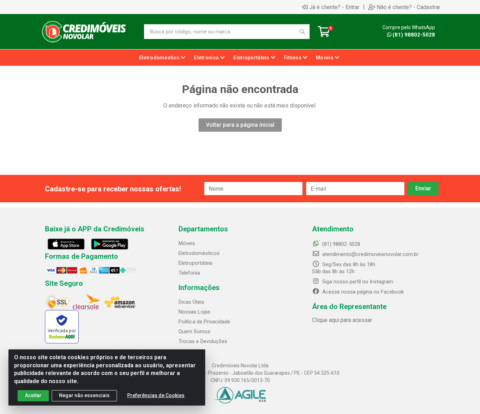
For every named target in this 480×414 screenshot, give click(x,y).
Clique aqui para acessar (342, 320)
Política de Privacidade (204, 321)
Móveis (187, 243)
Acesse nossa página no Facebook (362, 292)
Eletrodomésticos (199, 253)
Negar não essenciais (84, 395)
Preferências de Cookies (155, 395)
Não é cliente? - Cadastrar (408, 7)
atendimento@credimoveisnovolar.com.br (370, 254)
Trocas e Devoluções (203, 341)
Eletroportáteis (196, 263)
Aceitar (33, 395)
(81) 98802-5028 (414, 35)
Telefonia (189, 273)
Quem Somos (194, 331)
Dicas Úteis (191, 302)
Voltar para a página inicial (240, 124)
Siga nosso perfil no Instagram (357, 281)
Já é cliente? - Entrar (334, 7)
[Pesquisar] (302, 31)
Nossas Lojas (194, 312)
